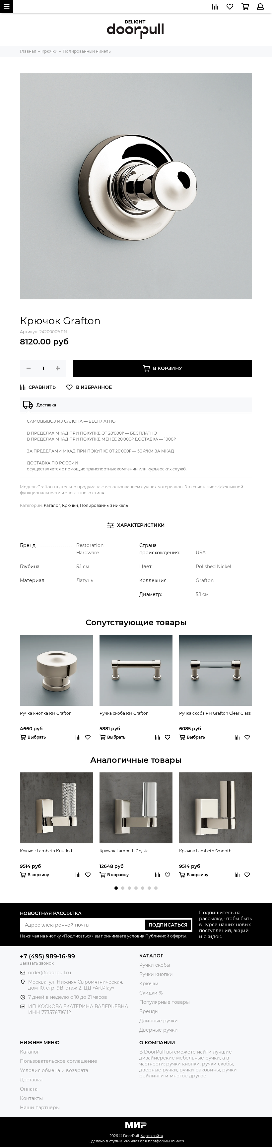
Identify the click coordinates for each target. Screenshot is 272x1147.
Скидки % (151, 993)
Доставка (31, 1080)
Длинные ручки (158, 1021)
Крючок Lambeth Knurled (46, 850)
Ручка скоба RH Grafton (124, 713)
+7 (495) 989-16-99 (47, 956)
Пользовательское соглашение (58, 1061)
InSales (177, 1141)
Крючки (70, 505)
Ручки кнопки (156, 974)
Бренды (149, 1011)
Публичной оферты (165, 936)
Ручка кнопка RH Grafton (46, 713)
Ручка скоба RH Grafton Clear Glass (215, 713)
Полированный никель (104, 505)
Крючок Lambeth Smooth (205, 850)
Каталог (52, 505)
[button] (116, 888)
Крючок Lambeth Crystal (125, 850)
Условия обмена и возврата (54, 1070)
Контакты (31, 1098)
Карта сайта (152, 1135)
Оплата (28, 1089)
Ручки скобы (154, 965)
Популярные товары (164, 1002)
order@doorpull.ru (49, 973)
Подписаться (168, 925)
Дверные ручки (158, 1030)
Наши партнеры (40, 1108)
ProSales (131, 1141)
